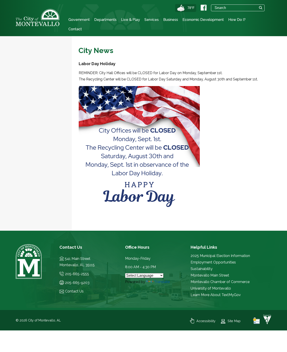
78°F (190, 8)
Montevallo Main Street (210, 275)
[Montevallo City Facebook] (204, 8)
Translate (162, 282)
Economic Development (203, 20)
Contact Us (74, 291)
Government (79, 20)
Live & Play (130, 20)
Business (170, 20)
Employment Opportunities (213, 262)
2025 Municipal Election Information (220, 256)
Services (151, 20)
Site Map (234, 321)
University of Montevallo (211, 288)
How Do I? (237, 20)
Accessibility (205, 321)
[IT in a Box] (266, 323)
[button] (260, 7)
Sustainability (202, 269)
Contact (75, 29)
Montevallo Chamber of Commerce (220, 282)
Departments (105, 20)
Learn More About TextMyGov (216, 295)
